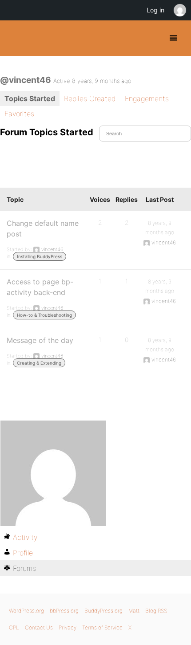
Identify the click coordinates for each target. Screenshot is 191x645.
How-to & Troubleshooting (44, 315)
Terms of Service (102, 627)
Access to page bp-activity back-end (40, 287)
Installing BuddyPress (39, 256)
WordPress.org (26, 610)
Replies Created (90, 98)
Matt (133, 610)
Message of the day (40, 340)
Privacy (67, 627)
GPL (14, 627)
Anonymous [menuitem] (179, 10)
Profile (23, 552)
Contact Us (39, 627)
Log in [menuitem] (155, 10)
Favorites (19, 113)
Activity (25, 537)
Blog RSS (156, 610)
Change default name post (43, 228)
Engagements (147, 98)
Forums (24, 568)
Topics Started (29, 98)
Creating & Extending (39, 363)
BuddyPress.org (14, 38)
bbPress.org (64, 610)
